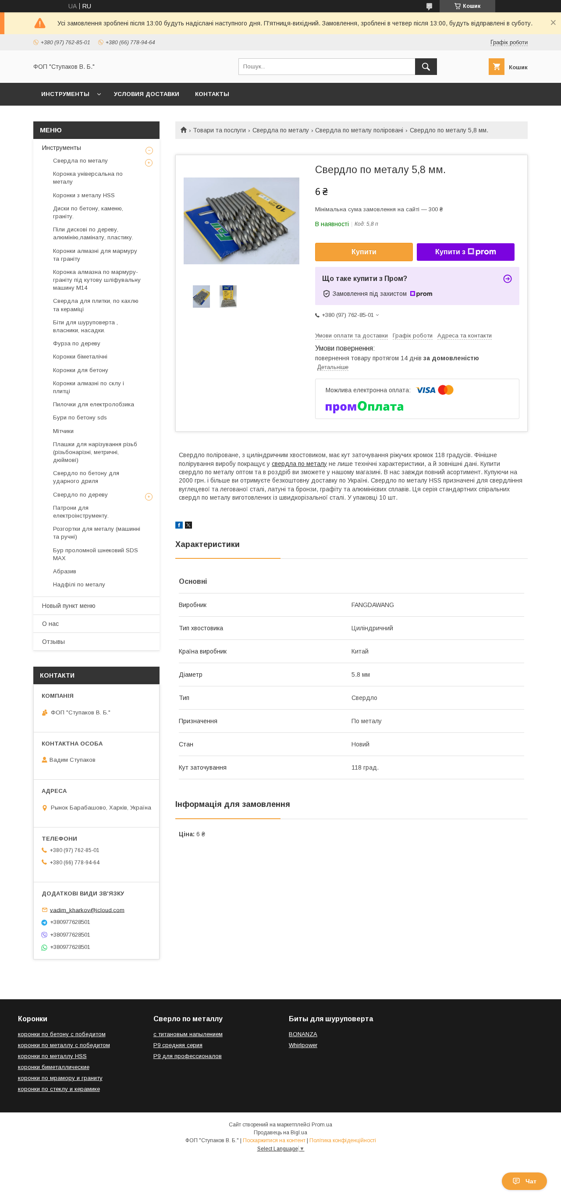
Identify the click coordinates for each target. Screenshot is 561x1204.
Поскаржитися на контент (274, 1140)
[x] (188, 526)
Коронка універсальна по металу (88, 177)
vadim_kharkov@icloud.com (87, 909)
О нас (50, 623)
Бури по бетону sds (80, 417)
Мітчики (63, 431)
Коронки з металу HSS (84, 195)
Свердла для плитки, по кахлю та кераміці (95, 305)
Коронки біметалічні (80, 356)
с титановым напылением (188, 1034)
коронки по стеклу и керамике (59, 1089)
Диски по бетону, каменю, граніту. (88, 212)
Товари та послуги (219, 130)
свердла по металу (299, 463)
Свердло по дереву (80, 494)
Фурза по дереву (76, 343)
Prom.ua (322, 1125)
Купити (364, 252)
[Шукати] (426, 66)
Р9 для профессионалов (187, 1056)
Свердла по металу (280, 130)
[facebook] (179, 526)
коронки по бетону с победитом (62, 1034)
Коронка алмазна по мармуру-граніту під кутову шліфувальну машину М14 (97, 280)
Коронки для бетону (80, 370)
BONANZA (303, 1034)
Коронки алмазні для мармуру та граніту (95, 255)
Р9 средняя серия (177, 1045)
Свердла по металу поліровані (359, 130)
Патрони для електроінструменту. (81, 511)
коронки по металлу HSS (52, 1056)
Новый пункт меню (69, 605)
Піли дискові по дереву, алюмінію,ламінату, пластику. (93, 233)
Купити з (450, 252)
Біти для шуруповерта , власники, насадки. (85, 326)
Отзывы (53, 641)
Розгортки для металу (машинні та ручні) (96, 533)
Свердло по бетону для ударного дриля (86, 477)
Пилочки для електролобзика (93, 404)
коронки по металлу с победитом (64, 1045)
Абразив (64, 571)
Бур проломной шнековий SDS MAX (95, 554)
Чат (530, 1181)
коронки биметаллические (53, 1067)
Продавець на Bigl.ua (280, 1132)
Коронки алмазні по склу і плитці (88, 387)
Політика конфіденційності (342, 1140)
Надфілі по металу (79, 584)
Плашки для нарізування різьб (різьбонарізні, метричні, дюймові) (95, 452)
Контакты (212, 94)
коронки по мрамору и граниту (60, 1078)
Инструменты (65, 94)
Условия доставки (146, 94)
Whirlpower (303, 1045)
